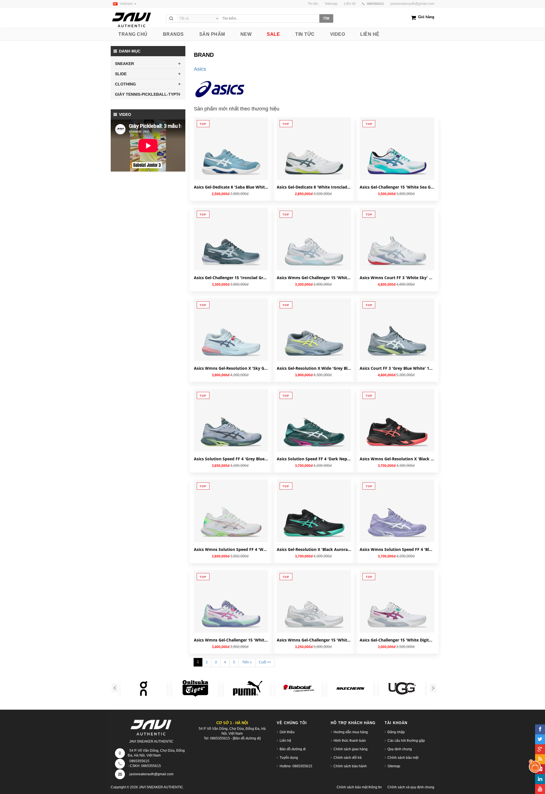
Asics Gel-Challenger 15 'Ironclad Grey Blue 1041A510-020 (231, 277)
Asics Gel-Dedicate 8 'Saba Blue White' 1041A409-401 (231, 187)
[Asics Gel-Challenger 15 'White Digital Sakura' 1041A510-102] (397, 607)
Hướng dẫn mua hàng (351, 732)
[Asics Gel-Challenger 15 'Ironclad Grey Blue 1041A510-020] (231, 245)
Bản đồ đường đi (293, 749)
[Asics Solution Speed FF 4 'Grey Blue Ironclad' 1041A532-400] (231, 426)
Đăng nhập (396, 732)
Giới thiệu (287, 732)
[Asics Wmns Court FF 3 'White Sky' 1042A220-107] (397, 245)
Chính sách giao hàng (351, 749)
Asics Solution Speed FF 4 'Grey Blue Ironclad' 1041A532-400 (231, 458)
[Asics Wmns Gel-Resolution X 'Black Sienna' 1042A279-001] (397, 426)
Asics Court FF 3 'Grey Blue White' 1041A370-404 (397, 368)
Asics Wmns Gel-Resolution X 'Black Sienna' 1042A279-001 (397, 458)
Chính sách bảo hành (350, 766)
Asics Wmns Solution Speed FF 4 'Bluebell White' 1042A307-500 (397, 549)
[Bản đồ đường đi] (247, 738)
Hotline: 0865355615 (296, 766)
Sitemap (393, 766)
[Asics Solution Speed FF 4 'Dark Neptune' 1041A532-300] (314, 426)
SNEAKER (124, 63)
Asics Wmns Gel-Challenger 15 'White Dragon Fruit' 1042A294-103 (231, 640)
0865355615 (139, 761)
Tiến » (247, 662)
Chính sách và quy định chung (410, 787)
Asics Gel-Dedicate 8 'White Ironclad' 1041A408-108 (314, 187)
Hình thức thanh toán (350, 741)
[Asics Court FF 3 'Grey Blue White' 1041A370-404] (397, 335)
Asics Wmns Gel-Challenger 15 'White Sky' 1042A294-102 (314, 277)
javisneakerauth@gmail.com (412, 4)
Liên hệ (285, 741)
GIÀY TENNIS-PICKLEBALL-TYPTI (147, 94)
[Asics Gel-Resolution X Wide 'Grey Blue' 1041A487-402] (314, 335)
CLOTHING (125, 84)
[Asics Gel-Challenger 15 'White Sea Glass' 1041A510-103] (397, 154)
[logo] (137, 18)
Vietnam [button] (126, 4)
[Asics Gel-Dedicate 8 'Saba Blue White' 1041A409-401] (231, 154)
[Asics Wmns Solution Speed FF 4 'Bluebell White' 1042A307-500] (397, 517)
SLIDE (121, 74)
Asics (200, 69)
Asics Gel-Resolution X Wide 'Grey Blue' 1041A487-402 (314, 368)
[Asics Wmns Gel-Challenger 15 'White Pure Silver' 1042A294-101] (314, 607)
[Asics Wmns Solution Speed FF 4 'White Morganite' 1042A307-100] (231, 517)
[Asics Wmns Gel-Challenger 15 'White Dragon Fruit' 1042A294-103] (231, 607)
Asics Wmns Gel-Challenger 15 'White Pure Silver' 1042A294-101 (314, 640)
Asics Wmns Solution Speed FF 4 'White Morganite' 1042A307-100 (231, 549)
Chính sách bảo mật (402, 758)
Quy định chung (399, 749)
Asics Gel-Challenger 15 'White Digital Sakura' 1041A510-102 (397, 640)
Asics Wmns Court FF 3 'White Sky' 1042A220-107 (397, 277)
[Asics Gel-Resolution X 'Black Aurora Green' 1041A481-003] (314, 517)
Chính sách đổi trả (348, 758)
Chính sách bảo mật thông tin (359, 787)
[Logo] (151, 726)
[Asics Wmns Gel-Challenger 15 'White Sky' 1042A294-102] (314, 245)
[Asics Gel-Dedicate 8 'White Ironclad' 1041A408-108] (314, 154)
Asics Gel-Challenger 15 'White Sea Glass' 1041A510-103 (397, 187)
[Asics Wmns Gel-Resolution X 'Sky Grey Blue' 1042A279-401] (231, 335)
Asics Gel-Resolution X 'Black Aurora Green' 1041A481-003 (314, 549)
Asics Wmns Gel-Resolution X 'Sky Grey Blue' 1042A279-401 (231, 368)
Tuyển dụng (289, 758)
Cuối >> (265, 662)
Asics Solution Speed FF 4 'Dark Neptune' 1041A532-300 (314, 458)
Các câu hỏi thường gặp (406, 741)
